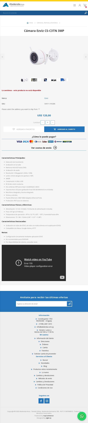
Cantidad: (36, 122)
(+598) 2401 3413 (45, 324)
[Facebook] (41, 400)
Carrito (84, 6)
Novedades (45, 363)
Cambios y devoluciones (45, 375)
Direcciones (45, 341)
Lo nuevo (45, 372)
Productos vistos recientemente (45, 369)
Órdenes (45, 344)
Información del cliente (45, 338)
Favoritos (45, 350)
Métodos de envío (45, 378)
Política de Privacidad (45, 385)
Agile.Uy (48, 418)
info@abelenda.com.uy (45, 327)
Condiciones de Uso (45, 388)
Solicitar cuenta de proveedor (45, 354)
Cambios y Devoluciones (45, 381)
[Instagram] (47, 400)
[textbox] (41, 13)
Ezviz (46, 98)
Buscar (45, 360)
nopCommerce (48, 416)
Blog (45, 366)
